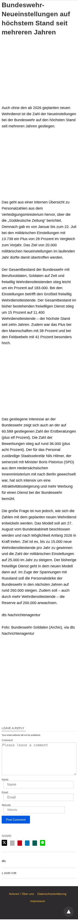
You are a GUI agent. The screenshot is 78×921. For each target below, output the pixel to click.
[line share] (42, 843)
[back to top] (68, 912)
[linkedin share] (27, 843)
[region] (39, 68)
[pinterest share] (19, 843)
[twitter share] (4, 843)
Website (6, 805)
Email (5, 792)
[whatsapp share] (34, 843)
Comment (7, 740)
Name (5, 779)
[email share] (12, 843)
